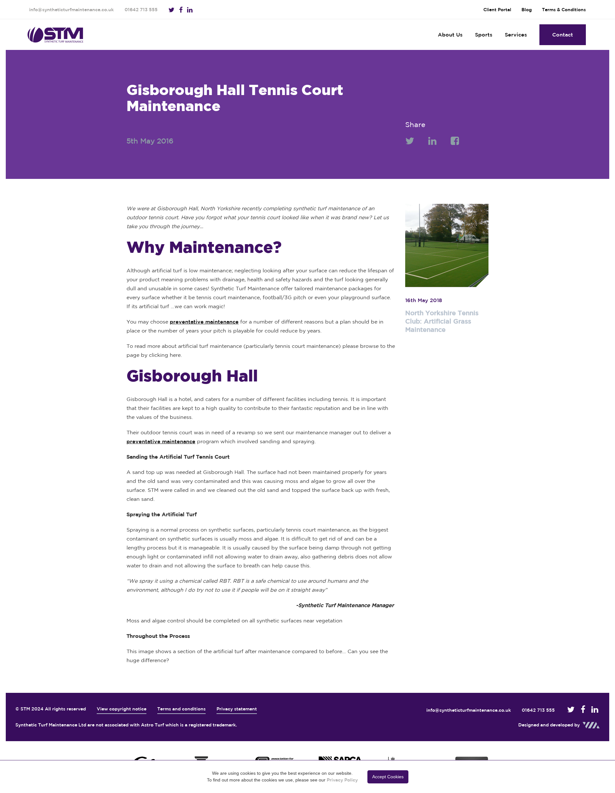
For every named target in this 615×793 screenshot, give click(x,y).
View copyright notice (121, 708)
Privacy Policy (342, 779)
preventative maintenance (204, 321)
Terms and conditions (181, 708)
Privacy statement (237, 708)
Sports (483, 34)
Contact (562, 34)
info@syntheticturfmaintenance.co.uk (71, 9)
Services (516, 34)
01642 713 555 (141, 9)
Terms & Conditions (564, 9)
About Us (450, 34)
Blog (526, 9)
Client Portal (497, 9)
